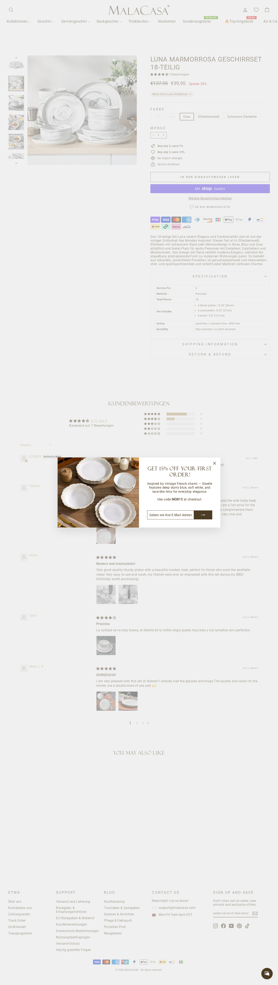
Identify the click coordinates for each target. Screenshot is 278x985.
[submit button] (203, 514)
